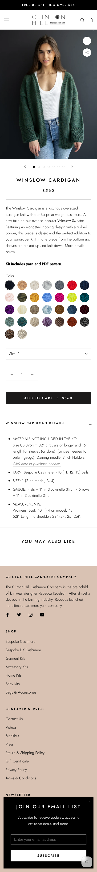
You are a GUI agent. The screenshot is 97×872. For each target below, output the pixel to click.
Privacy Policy (16, 769)
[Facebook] (7, 615)
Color (10, 276)
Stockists (12, 735)
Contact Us (14, 719)
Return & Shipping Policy (25, 752)
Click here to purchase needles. (37, 463)
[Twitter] (19, 615)
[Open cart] (91, 20)
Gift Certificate (17, 761)
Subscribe (48, 855)
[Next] (72, 167)
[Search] (82, 20)
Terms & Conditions (21, 778)
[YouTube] (42, 615)
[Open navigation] (6, 20)
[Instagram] (30, 615)
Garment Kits (15, 658)
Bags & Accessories (21, 692)
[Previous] (25, 167)
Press (9, 744)
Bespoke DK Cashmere (23, 650)
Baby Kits (13, 684)
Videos (11, 727)
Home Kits (13, 675)
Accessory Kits (17, 667)
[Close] (88, 802)
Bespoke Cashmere (20, 641)
